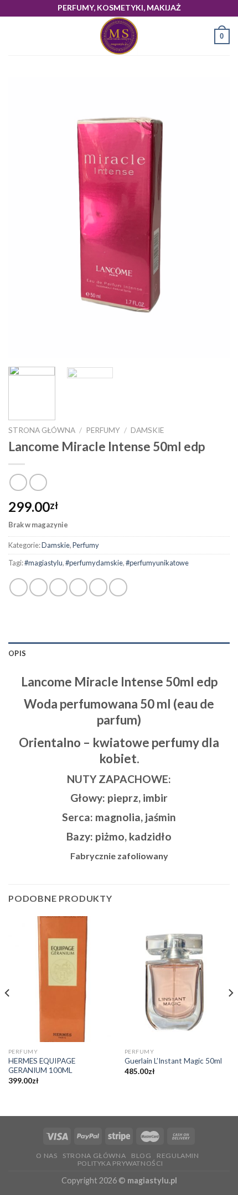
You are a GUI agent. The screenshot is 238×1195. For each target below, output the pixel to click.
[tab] (119, 653)
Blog (141, 1155)
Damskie (147, 430)
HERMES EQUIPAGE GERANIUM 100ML (41, 1065)
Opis (17, 653)
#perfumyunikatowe (157, 562)
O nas (46, 1155)
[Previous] (27, 218)
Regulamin (178, 1155)
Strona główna (41, 430)
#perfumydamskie (94, 562)
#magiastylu (43, 562)
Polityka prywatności (120, 1163)
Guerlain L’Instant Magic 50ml (173, 1060)
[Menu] (15, 36)
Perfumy (103, 430)
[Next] (211, 218)
